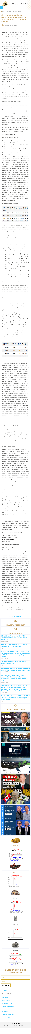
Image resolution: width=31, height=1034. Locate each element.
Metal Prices (5, 1011)
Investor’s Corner (7, 1003)
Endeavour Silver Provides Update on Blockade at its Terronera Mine (14, 645)
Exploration (5, 997)
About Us (5, 990)
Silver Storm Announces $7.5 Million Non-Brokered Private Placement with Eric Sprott (14, 637)
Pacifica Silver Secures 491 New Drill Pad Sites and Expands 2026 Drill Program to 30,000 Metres (15, 697)
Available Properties (8, 1014)
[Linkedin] (16, 1024)
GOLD (15, 846)
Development (6, 1000)
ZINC (15, 898)
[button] (1, 7)
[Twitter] (14, 1024)
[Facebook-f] (12, 1024)
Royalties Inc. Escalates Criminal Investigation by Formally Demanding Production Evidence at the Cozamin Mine (14, 677)
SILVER (15, 950)
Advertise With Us (7, 1018)
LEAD (15, 924)
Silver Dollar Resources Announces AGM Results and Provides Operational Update (15, 669)
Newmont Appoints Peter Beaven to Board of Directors (13, 662)
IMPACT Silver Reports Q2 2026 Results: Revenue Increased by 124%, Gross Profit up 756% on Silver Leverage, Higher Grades (15, 654)
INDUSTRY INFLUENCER (15, 625)
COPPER (15, 872)
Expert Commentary (8, 1006)
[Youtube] (19, 1024)
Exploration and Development (11, 11)
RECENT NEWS (15, 633)
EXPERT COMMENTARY (15, 710)
